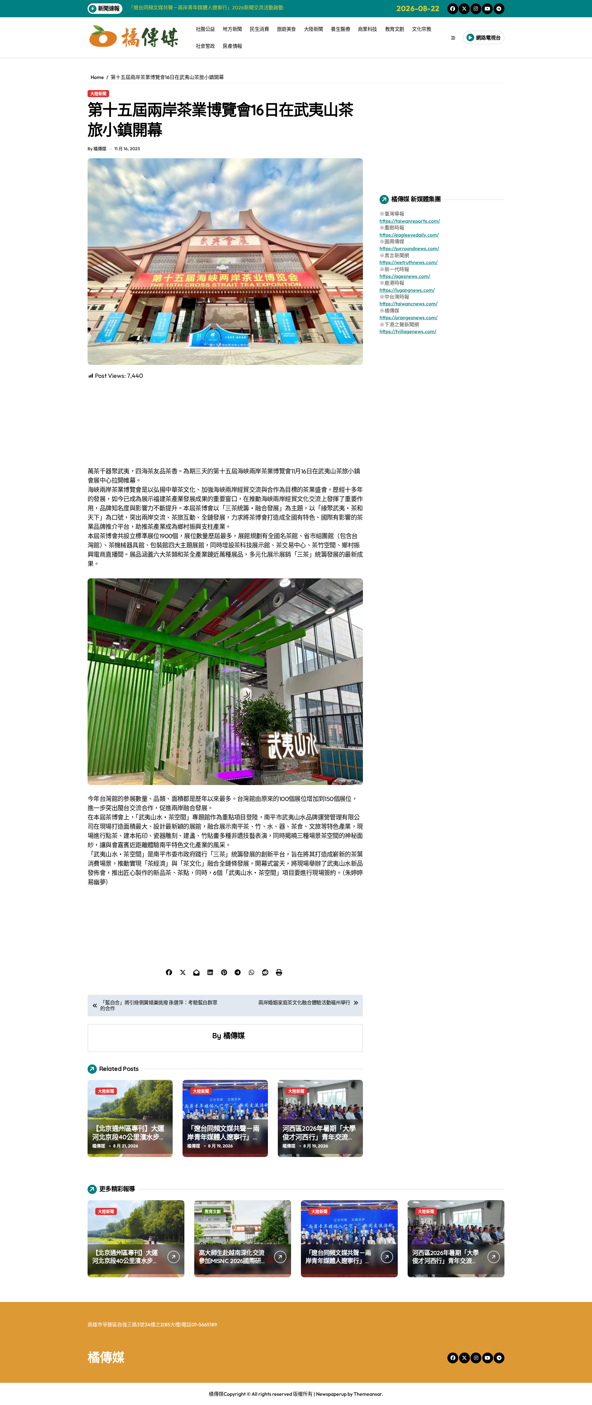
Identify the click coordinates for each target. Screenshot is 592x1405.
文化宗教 (421, 29)
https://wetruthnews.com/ (409, 262)
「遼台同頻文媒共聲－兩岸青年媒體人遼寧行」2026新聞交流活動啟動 (223, 1137)
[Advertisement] (226, 423)
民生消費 (259, 29)
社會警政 (205, 46)
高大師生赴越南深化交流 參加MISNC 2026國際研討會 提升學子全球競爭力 (233, 1261)
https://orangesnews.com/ (409, 317)
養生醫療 (340, 29)
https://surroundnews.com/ (409, 248)
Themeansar (368, 1394)
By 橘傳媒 (97, 148)
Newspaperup (331, 1394)
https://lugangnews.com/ (407, 290)
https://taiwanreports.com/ (410, 221)
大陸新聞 (313, 29)
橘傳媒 (234, 1035)
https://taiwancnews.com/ (409, 303)
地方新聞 (232, 29)
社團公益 (205, 29)
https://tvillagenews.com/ (408, 331)
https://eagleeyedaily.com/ (409, 235)
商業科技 (367, 29)
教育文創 (394, 29)
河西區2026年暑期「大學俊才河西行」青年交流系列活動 (319, 1137)
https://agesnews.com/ (405, 276)
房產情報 (232, 46)
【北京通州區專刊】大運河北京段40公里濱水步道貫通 (129, 1137)
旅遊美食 (286, 29)
